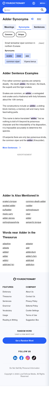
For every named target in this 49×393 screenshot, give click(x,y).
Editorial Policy (32, 305)
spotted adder (9, 205)
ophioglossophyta (11, 222)
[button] (33, 3)
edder (28, 217)
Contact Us (30, 296)
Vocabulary (7, 310)
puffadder (7, 209)
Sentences (39, 26)
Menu (42, 3)
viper (19, 55)
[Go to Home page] (14, 3)
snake (9, 55)
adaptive (7, 243)
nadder (29, 205)
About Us (29, 291)
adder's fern (31, 256)
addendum (31, 251)
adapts (6, 247)
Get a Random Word (24, 340)
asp (27, 55)
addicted (30, 260)
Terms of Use (31, 315)
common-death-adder (36, 201)
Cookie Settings (32, 310)
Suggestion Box (32, 319)
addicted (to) (8, 264)
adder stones (9, 217)
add (27, 247)
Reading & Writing (10, 319)
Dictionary (7, 291)
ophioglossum (32, 209)
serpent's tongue (33, 222)
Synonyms (24, 26)
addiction (30, 264)
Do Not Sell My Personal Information (25, 368)
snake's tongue (10, 201)
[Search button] (42, 10)
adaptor (29, 243)
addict (5, 260)
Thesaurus (7, 296)
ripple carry (8, 213)
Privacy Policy (31, 301)
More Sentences (10, 147)
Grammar (7, 305)
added (5, 251)
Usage (5, 315)
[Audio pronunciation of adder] (32, 19)
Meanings (9, 26)
